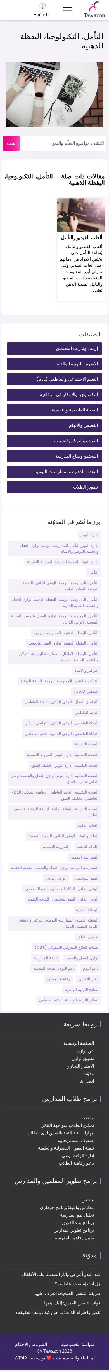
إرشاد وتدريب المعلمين (77, 348)
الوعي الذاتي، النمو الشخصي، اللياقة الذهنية (62, 899)
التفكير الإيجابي (86, 691)
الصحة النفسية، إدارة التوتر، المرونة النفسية (62, 754)
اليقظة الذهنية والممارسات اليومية (66, 471)
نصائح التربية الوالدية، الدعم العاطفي (68, 1000)
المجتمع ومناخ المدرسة (76, 456)
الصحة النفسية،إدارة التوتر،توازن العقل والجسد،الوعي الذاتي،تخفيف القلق (54, 779)
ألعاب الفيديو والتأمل (81, 237)
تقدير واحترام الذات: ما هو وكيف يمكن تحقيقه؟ (58, 1312)
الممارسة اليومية (84, 857)
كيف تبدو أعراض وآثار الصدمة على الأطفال (61, 1274)
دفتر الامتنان (88, 979)
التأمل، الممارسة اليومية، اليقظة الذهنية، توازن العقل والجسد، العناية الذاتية (55, 602)
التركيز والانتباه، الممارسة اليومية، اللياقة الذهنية (59, 681)
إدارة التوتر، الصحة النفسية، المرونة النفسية (62, 562)
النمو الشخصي (86, 878)
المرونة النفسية (55, 846)
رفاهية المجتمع (58, 979)
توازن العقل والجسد (82, 958)
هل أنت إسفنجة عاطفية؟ (78, 1284)
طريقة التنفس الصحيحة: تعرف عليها (68, 1293)
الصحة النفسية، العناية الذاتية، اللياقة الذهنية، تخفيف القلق (56, 812)
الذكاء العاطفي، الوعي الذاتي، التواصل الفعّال (61, 723)
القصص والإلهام (83, 425)
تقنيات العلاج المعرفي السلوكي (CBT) (66, 947)
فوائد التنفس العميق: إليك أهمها (72, 1303)
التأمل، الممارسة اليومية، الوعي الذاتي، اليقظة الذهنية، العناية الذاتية (60, 586)
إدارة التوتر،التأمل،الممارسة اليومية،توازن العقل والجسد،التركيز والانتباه (59, 548)
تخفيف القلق (87, 937)
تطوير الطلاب (85, 487)
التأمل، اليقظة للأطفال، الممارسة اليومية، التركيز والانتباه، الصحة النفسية (58, 657)
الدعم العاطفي (86, 712)
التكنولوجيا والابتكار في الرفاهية (69, 394)
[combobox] (64, 143)
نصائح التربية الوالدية (81, 989)
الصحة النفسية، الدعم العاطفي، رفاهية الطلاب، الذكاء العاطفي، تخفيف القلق (55, 795)
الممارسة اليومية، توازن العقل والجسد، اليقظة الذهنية (54, 867)
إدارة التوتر (89, 535)
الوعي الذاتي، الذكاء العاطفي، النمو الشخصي (61, 889)
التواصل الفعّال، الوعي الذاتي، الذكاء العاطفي (61, 702)
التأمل (93, 572)
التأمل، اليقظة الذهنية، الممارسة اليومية (66, 633)
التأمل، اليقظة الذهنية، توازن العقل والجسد (63, 643)
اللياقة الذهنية (87, 846)
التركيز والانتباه (86, 670)
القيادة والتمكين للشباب (76, 441)
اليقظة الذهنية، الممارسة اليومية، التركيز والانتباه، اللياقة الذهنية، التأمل (58, 923)
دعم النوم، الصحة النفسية (54, 968)
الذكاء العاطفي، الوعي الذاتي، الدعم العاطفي (61, 733)
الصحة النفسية (86, 744)
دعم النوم (90, 968)
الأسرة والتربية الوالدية (77, 364)
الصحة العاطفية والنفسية (75, 410)
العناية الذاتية (88, 825)
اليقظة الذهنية (87, 910)
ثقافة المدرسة (46, 958)
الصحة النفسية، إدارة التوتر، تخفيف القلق (64, 765)
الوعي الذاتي (56, 878)
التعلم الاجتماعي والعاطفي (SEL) (67, 379)
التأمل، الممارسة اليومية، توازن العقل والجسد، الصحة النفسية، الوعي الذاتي (54, 619)
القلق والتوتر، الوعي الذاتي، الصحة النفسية (63, 836)
